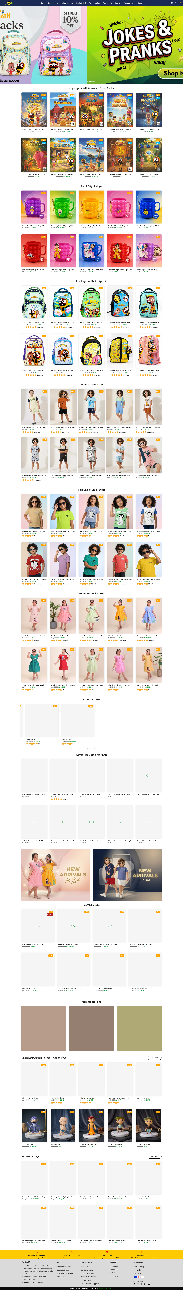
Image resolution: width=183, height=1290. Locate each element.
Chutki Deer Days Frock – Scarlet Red (64, 685)
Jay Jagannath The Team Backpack (120, 322)
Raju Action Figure (57, 1144)
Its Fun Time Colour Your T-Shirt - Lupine (65, 579)
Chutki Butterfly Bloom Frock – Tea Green (94, 636)
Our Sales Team (87, 1270)
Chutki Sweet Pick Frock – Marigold (149, 685)
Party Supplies (94, 3)
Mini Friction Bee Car (144, 1197)
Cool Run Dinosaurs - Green (146, 1241)
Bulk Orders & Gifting (65, 1273)
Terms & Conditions (88, 1277)
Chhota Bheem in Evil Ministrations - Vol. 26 (37, 794)
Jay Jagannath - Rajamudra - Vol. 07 (64, 175)
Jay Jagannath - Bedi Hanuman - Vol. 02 (65, 129)
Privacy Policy (86, 1280)
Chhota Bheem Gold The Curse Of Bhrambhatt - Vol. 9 (70, 794)
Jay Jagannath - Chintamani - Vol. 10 (150, 175)
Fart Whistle (124, 739)
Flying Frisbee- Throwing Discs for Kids (93, 1197)
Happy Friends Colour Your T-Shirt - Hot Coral (124, 579)
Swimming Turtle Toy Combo (68, 945)
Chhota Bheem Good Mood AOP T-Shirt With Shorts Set (41, 476)
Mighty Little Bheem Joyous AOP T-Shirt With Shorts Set (70, 427)
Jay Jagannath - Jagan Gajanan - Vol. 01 (36, 129)
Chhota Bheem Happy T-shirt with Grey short (66, 476)
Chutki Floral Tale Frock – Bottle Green (35, 685)
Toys (56, 3)
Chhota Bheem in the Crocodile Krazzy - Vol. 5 (153, 794)
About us (84, 1267)
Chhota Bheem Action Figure (89, 1144)
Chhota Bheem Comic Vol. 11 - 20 (105, 945)
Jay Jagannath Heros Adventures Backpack (95, 322)
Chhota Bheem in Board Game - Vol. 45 (93, 841)
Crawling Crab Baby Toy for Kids (62, 1197)
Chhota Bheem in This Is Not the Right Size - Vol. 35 (40, 841)
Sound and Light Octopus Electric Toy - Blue (37, 1241)
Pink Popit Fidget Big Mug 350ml (119, 226)
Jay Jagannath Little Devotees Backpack (151, 370)
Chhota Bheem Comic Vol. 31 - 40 (141, 988)
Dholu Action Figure (115, 1144)
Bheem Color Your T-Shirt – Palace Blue (150, 531)
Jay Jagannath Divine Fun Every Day (63, 370)
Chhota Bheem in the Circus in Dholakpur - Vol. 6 (96, 794)
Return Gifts (107, 3)
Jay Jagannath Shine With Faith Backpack (36, 322)
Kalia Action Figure (57, 1098)
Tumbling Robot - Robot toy (61, 1241)
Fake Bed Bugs (90, 739)
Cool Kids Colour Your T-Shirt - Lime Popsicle (66, 531)
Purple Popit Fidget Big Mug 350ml (34, 226)
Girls (49, 3)
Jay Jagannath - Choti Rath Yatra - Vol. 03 (94, 129)
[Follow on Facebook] (134, 1284)
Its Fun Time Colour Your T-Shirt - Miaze (150, 579)
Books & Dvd (81, 3)
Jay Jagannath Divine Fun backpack (63, 322)
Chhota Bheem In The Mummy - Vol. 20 (121, 794)
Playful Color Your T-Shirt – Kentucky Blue (94, 531)
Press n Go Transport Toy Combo (141, 945)
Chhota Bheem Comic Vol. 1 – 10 (33, 945)
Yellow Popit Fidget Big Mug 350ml (91, 226)
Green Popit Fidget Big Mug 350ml (62, 226)
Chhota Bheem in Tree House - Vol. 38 (64, 841)
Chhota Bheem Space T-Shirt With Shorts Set (37, 427)
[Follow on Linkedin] (145, 1284)
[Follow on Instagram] (141, 1284)
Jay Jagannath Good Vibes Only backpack (152, 322)
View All (154, 1058)
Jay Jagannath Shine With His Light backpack (124, 370)
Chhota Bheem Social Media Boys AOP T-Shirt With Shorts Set (100, 476)
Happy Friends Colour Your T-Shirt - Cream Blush (39, 531)
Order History (114, 1270)
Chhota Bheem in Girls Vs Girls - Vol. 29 (150, 841)
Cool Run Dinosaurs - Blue (117, 1241)
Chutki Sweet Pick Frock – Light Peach (35, 636)
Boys (43, 3)
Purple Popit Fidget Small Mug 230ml (149, 270)
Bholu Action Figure (143, 1144)
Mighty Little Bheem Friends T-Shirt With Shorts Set (124, 476)
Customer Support (64, 1267)
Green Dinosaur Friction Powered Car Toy (122, 1197)
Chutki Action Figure (144, 1098)
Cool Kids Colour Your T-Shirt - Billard (93, 579)
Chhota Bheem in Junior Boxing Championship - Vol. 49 (127, 841)
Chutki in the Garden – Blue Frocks (149, 636)
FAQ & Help (61, 1277)
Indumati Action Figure (87, 1098)
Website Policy (138, 1267)
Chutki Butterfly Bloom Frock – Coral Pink (65, 636)
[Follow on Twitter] (138, 1284)
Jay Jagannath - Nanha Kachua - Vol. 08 (94, 175)
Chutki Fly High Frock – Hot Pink (119, 685)
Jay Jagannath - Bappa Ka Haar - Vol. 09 (122, 175)
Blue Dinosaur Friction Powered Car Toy (93, 1241)
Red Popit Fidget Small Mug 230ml (120, 270)
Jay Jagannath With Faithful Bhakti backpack (38, 370)
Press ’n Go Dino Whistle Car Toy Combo (36, 1197)
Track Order (114, 1276)
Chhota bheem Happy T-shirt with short (121, 427)
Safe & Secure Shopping (90, 1284)
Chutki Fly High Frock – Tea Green (91, 685)
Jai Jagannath (129, 3)
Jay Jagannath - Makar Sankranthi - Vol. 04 (123, 129)
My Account (114, 1266)
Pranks (117, 3)
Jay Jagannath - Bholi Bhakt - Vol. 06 (35, 175)
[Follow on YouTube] (149, 1284)
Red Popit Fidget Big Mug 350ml (33, 270)
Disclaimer (137, 1273)
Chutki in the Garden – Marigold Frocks (121, 636)
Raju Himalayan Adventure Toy (119, 1098)
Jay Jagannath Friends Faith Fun (91, 370)
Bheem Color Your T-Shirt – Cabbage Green (123, 531)
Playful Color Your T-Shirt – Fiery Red (35, 579)
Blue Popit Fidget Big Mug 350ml (148, 226)
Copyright (137, 1270)
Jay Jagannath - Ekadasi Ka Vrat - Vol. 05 (151, 129)
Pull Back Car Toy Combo (103, 988)
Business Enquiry (63, 1270)
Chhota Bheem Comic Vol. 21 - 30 (69, 988)
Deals (140, 3)
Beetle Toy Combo (28, 988)
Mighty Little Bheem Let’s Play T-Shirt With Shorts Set (154, 427)
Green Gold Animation (106, 1288)
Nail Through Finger (162, 739)
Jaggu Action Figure (29, 1144)
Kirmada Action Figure (30, 1098)
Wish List (113, 1273)
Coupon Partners (87, 1273)
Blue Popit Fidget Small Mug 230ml (91, 270)
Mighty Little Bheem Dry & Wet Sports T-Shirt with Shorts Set (99, 427)
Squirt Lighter (53, 739)
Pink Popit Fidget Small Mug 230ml (62, 270)
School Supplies (67, 3)
